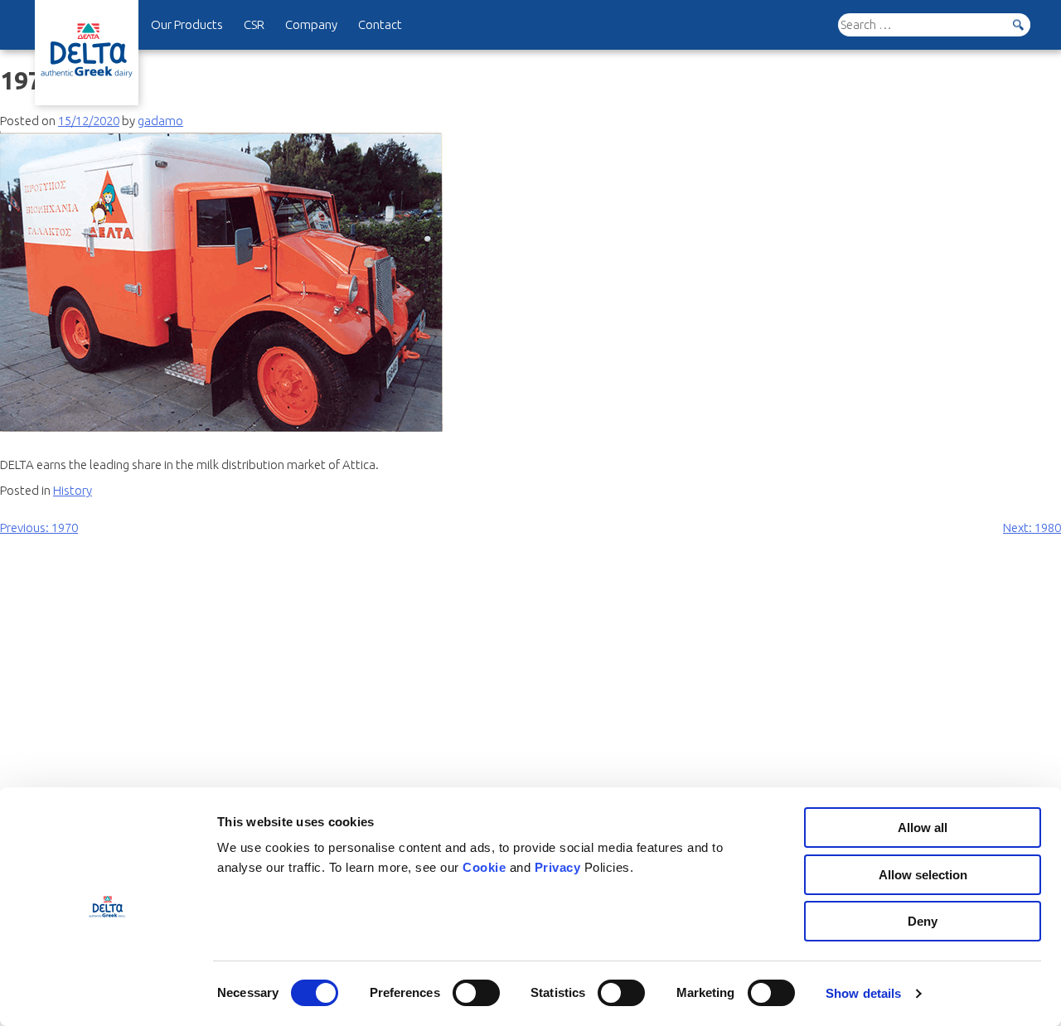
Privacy (559, 867)
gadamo (160, 121)
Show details (863, 993)
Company (311, 24)
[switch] (476, 993)
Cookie (486, 867)
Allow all (922, 827)
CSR (254, 24)
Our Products (187, 24)
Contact (380, 24)
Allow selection (923, 875)
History (72, 490)
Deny (922, 921)
